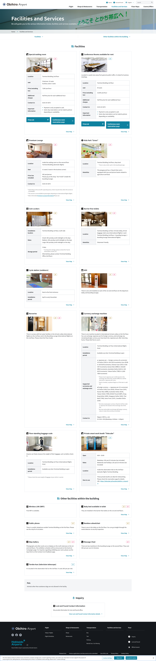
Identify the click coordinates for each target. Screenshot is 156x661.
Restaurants (69, 636)
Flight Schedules (49, 636)
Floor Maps (135, 6)
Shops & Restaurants (84, 6)
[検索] (151, 2)
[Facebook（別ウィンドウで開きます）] (16, 635)
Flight (71, 6)
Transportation (101, 6)
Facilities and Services (119, 6)
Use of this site (104, 653)
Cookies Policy (125, 653)
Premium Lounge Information (45, 195)
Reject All (119, 658)
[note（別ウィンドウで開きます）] (20, 635)
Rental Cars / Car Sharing (93, 643)
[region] (78, 658)
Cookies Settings (107, 658)
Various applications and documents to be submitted (83, 653)
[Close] (153, 658)
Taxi (88, 636)
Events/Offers (148, 6)
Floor (129, 628)
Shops (67, 633)
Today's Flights (49, 633)
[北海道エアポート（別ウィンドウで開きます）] (19, 642)
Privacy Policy (114, 653)
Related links (62, 653)
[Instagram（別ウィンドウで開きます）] (12, 635)
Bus (88, 633)
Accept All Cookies (131, 658)
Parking (89, 640)
